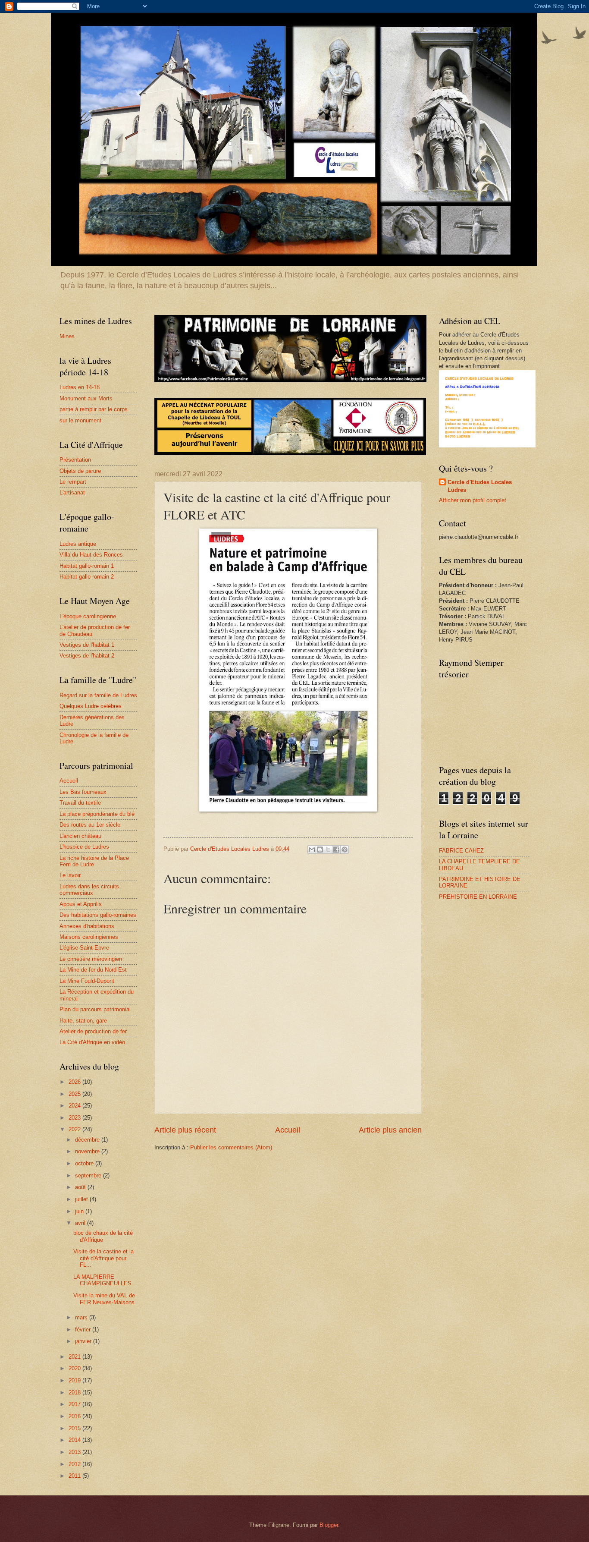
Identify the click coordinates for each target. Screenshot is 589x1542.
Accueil (287, 1130)
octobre (85, 1163)
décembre (88, 1139)
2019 (75, 1380)
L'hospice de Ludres (84, 846)
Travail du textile (80, 802)
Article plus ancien (390, 1130)
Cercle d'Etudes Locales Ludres (480, 486)
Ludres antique (78, 544)
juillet (82, 1199)
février (83, 1329)
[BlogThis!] (320, 849)
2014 (75, 1440)
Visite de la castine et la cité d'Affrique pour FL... (103, 1258)
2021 (75, 1356)
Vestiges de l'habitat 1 (87, 645)
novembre (88, 1151)
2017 (75, 1404)
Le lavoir (70, 875)
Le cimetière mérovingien (91, 959)
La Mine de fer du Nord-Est (93, 969)
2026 (75, 1082)
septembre (89, 1175)
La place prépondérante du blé (97, 814)
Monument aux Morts (86, 398)
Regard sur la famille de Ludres (98, 695)
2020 (75, 1368)
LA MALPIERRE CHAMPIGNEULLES (102, 1280)
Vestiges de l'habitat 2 (87, 655)
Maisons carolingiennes (89, 937)
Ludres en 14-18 (80, 387)
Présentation (75, 459)
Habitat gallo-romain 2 (87, 576)
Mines (67, 336)
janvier (84, 1341)
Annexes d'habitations (87, 926)
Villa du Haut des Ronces (91, 554)
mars (82, 1317)
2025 (75, 1094)
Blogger (329, 1525)
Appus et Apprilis (81, 904)
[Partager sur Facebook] (336, 849)
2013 (75, 1452)
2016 (75, 1416)
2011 (75, 1476)
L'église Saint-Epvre (84, 947)
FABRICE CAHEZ (461, 850)
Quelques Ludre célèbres (91, 706)
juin (80, 1211)
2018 (75, 1392)
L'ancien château (80, 836)
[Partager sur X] (328, 849)
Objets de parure (80, 471)
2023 (75, 1117)
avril (81, 1223)
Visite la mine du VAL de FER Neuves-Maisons (104, 1298)
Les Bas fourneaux (83, 792)
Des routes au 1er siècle (90, 824)
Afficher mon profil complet (472, 500)
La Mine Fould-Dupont (87, 981)
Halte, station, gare (83, 1020)
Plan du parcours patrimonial (95, 1009)
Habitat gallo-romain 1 (87, 566)
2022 (75, 1129)
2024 (75, 1105)
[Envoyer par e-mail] (311, 849)
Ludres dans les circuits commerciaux (89, 889)
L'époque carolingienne (88, 616)
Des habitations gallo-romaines (98, 915)
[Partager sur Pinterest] (344, 849)
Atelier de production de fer (93, 1031)
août (81, 1187)
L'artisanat (72, 492)
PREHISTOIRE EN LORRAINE (478, 897)
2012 (75, 1464)
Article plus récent (185, 1130)
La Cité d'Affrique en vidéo (92, 1042)
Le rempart (73, 481)
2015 (75, 1428)
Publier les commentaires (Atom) (231, 1147)
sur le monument (80, 420)
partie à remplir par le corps (94, 409)
